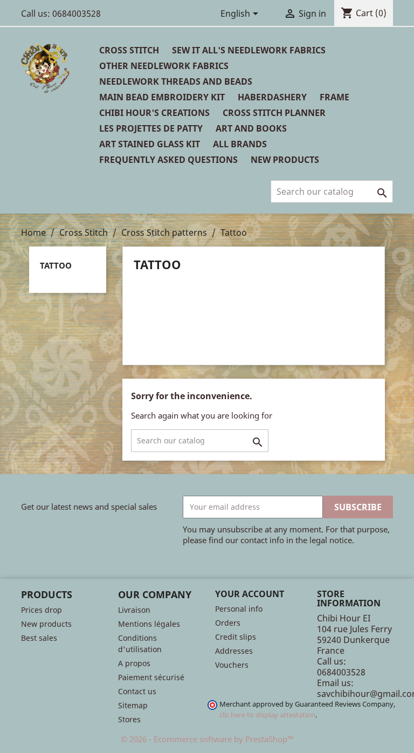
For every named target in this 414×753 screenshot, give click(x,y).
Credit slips (235, 637)
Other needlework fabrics (164, 66)
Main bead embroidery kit (162, 97)
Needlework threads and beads (175, 81)
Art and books (251, 128)
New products (46, 624)
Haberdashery (272, 97)
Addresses (234, 651)
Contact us (137, 691)
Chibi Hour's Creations (154, 113)
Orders (227, 623)
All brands (240, 144)
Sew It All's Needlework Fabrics (249, 50)
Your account (249, 594)
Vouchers (232, 665)
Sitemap (133, 705)
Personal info (239, 609)
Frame (334, 97)
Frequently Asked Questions (168, 160)
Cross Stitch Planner (274, 113)
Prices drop (41, 610)
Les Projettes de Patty (151, 128)
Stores (129, 719)
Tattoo (56, 265)
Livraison (134, 610)
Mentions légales (149, 624)
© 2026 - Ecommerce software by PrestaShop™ (207, 739)
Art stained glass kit (149, 144)
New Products (285, 160)
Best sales (39, 638)
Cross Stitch (129, 50)
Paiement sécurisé (151, 677)
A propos (134, 663)
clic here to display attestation (267, 715)
